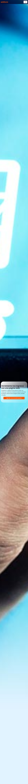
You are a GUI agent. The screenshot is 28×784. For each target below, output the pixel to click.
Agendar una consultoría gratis (14, 398)
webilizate (4, 2)
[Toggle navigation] (25, 2)
